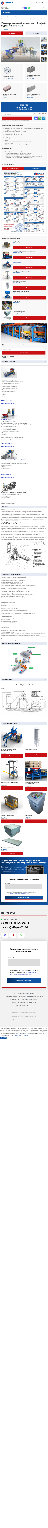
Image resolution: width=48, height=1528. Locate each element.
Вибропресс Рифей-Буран (9, 378)
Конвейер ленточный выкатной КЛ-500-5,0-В (15, 459)
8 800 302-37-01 (41, 2)
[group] (20, 49)
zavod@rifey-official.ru (16, 927)
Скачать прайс (35, 168)
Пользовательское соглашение (24, 1020)
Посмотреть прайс (14, 168)
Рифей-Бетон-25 (6, 419)
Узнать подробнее (21, 1035)
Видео (37, 33)
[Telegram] (26, 8)
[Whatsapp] (28, 8)
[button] (2, 60)
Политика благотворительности (24, 1016)
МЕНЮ (7, 12)
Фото (13, 33)
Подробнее (29, 247)
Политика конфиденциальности (24, 1012)
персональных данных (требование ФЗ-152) (18, 893)
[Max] (24, 8)
